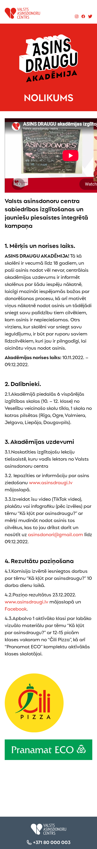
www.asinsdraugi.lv (51, 482)
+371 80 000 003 (51, 841)
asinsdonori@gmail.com (55, 534)
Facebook (16, 608)
